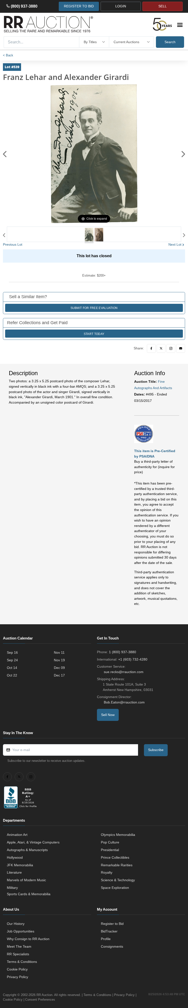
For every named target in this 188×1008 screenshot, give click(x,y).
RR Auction (44, 995)
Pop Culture (110, 842)
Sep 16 (12, 652)
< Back (8, 55)
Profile (106, 939)
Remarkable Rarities (116, 865)
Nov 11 (59, 652)
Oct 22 (12, 675)
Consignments (112, 946)
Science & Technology (118, 880)
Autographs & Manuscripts (27, 850)
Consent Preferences (40, 999)
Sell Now (108, 715)
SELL (162, 6)
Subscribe (156, 750)
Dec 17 (59, 675)
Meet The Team (19, 946)
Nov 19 (59, 660)
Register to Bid (112, 924)
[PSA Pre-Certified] (143, 434)
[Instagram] (170, 348)
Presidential (110, 850)
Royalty (106, 872)
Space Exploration (115, 888)
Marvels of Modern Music (26, 880)
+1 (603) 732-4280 (132, 659)
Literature (14, 872)
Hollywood (15, 857)
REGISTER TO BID (79, 6)
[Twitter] (161, 348)
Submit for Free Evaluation (94, 308)
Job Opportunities (20, 931)
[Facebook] (151, 348)
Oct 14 (12, 668)
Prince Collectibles (115, 857)
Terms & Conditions (22, 962)
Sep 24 (12, 660)
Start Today (94, 334)
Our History (15, 924)
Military (12, 888)
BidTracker (109, 931)
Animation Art (17, 835)
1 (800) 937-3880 (122, 652)
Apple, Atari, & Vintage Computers (33, 842)
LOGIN (120, 6)
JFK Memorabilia (20, 865)
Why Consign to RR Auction (28, 939)
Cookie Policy (17, 969)
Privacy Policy (17, 977)
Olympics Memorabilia (118, 835)
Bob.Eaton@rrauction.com (124, 702)
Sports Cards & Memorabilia (28, 894)
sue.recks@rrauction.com (123, 672)
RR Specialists (18, 954)
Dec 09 (59, 668)
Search (170, 42)
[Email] (180, 348)
